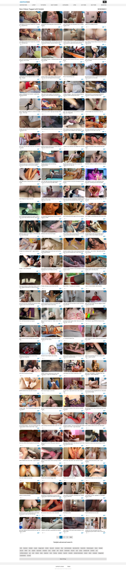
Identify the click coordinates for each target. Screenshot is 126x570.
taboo (96, 548)
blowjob (100, 548)
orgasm (33, 550)
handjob (30, 548)
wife (21, 548)
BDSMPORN (103, 5)
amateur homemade (78, 553)
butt (77, 550)
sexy (49, 550)
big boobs (39, 550)
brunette (70, 553)
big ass (21, 550)
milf (57, 550)
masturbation (23, 555)
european (45, 550)
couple (35, 548)
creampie (95, 553)
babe (41, 553)
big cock (52, 548)
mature (85, 553)
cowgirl (53, 550)
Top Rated (43, 5)
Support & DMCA (60, 566)
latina (90, 553)
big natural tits (76, 548)
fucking (55, 553)
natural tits (83, 548)
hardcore (25, 548)
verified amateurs (23, 553)
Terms (68, 566)
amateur (60, 553)
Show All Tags (63, 559)
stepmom (46, 553)
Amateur (25, 2)
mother (46, 548)
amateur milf (86, 550)
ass (30, 553)
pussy (80, 550)
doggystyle (100, 553)
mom (51, 553)
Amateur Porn (23, 5)
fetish (26, 550)
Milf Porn (93, 5)
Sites (74, 5)
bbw (62, 548)
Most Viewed (54, 5)
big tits (61, 550)
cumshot (92, 550)
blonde (37, 553)
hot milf (28, 555)
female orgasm (90, 548)
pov (97, 550)
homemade (67, 550)
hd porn (72, 550)
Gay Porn (83, 5)
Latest (34, 5)
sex (29, 550)
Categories (65, 5)
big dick (65, 553)
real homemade (68, 548)
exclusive (57, 548)
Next (71, 537)
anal (33, 553)
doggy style (41, 548)
